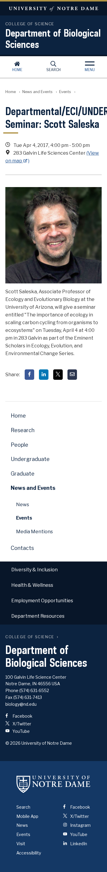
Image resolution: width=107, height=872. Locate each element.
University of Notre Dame (53, 8)
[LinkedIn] (43, 374)
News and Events (37, 92)
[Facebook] (29, 374)
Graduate (22, 473)
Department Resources (37, 616)
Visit (20, 843)
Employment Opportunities (42, 600)
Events (65, 92)
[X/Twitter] (58, 374)
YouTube (21, 731)
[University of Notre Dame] (53, 784)
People (19, 445)
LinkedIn (78, 843)
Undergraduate (30, 459)
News (22, 504)
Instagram (80, 825)
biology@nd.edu (21, 704)
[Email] (72, 374)
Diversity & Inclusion (34, 570)
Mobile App (27, 816)
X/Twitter (21, 723)
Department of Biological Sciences (53, 38)
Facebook (22, 716)
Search (53, 70)
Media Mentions (34, 531)
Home (17, 70)
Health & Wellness (32, 585)
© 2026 (13, 743)
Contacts (22, 548)
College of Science (29, 637)
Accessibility (28, 852)
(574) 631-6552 (34, 690)
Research (22, 430)
